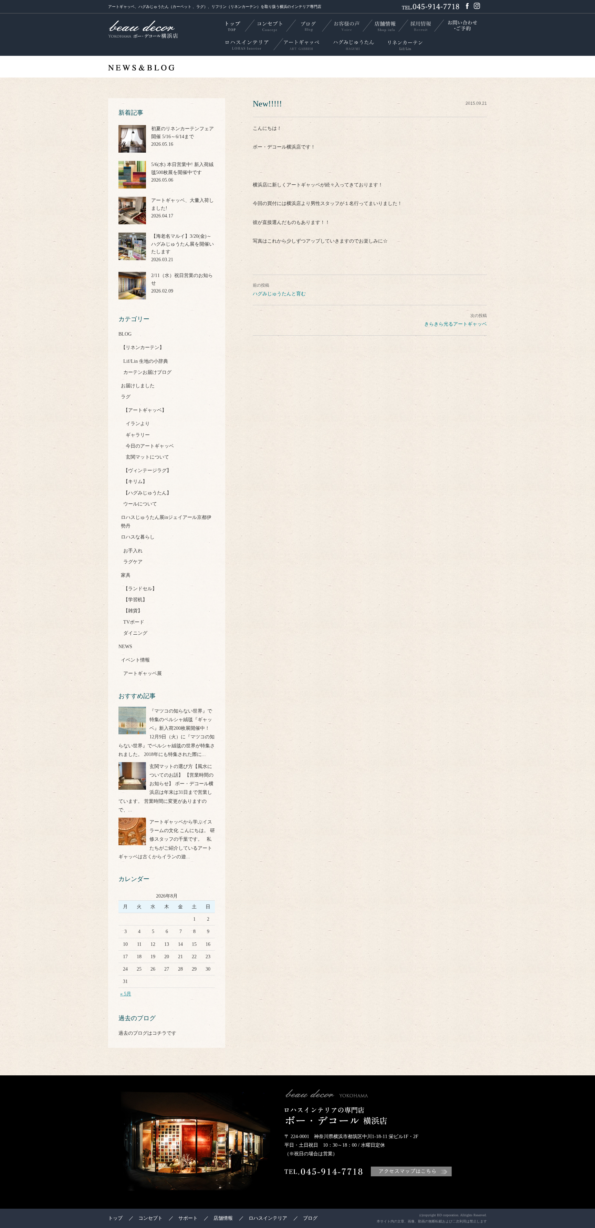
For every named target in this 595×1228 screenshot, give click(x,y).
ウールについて (140, 503)
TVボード (133, 622)
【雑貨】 (133, 610)
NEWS (125, 646)
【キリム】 (135, 481)
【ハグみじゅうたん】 (147, 492)
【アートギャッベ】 (145, 410)
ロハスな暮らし (138, 537)
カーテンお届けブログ (147, 372)
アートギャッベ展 (142, 673)
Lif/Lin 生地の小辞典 (145, 361)
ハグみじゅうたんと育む (279, 293)
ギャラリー (138, 435)
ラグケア (133, 561)
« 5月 (125, 993)
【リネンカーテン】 (142, 347)
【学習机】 (135, 599)
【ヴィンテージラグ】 (147, 470)
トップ (115, 1218)
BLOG (125, 334)
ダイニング (135, 633)
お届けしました (138, 385)
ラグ (126, 396)
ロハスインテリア (268, 1218)
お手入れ (133, 550)
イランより (138, 423)
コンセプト (150, 1218)
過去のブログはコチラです (147, 1033)
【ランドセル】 (140, 588)
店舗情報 (223, 1218)
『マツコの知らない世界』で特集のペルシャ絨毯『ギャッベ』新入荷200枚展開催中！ (180, 719)
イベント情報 (135, 660)
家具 (126, 575)
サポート (188, 1218)
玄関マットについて (147, 457)
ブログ (310, 1218)
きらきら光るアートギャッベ (455, 324)
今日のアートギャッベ (150, 446)
